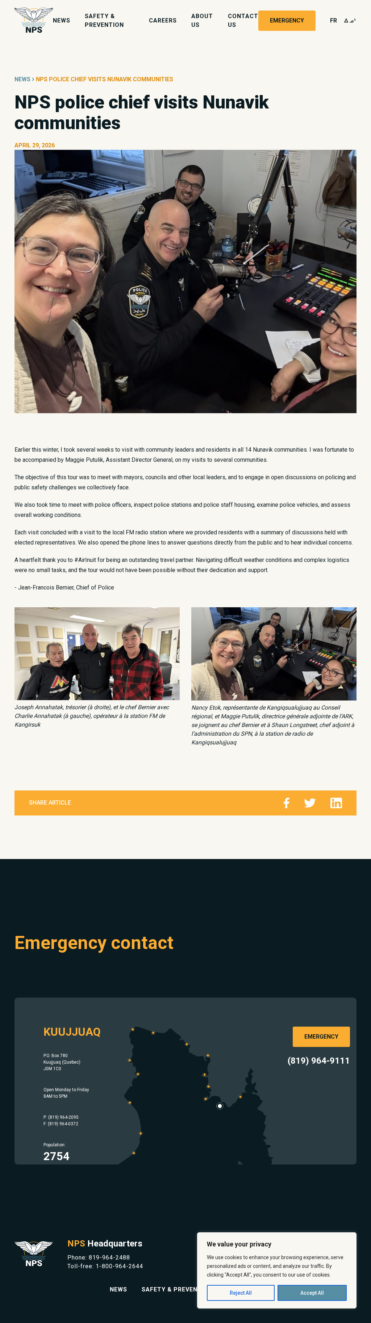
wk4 (350, 20)
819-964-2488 (109, 1257)
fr (333, 20)
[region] (277, 1270)
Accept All (312, 1293)
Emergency (287, 20)
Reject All (241, 1293)
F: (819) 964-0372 (60, 1123)
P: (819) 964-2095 (61, 1117)
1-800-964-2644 (119, 1266)
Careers (163, 20)
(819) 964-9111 (319, 1061)
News (61, 20)
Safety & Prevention (177, 1289)
